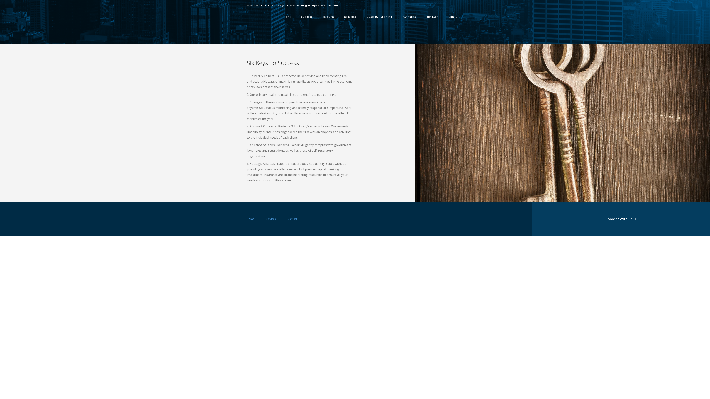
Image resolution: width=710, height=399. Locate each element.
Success (307, 17)
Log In (453, 17)
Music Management (379, 17)
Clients (328, 17)
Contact (432, 17)
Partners (409, 17)
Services (350, 17)
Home (287, 17)
